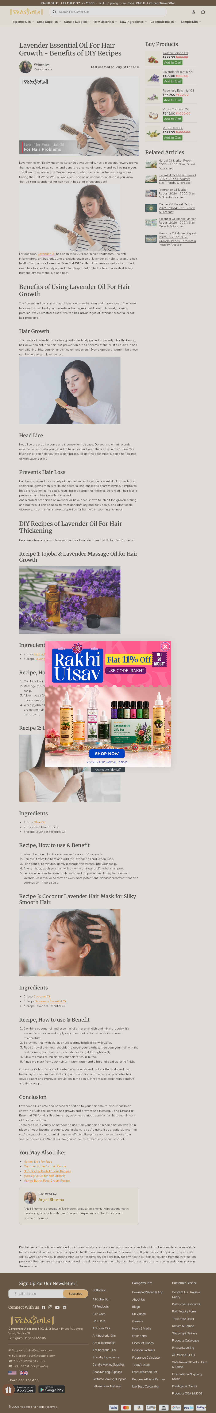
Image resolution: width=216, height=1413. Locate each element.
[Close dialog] (165, 646)
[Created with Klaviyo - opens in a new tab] (108, 769)
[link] (108, 704)
